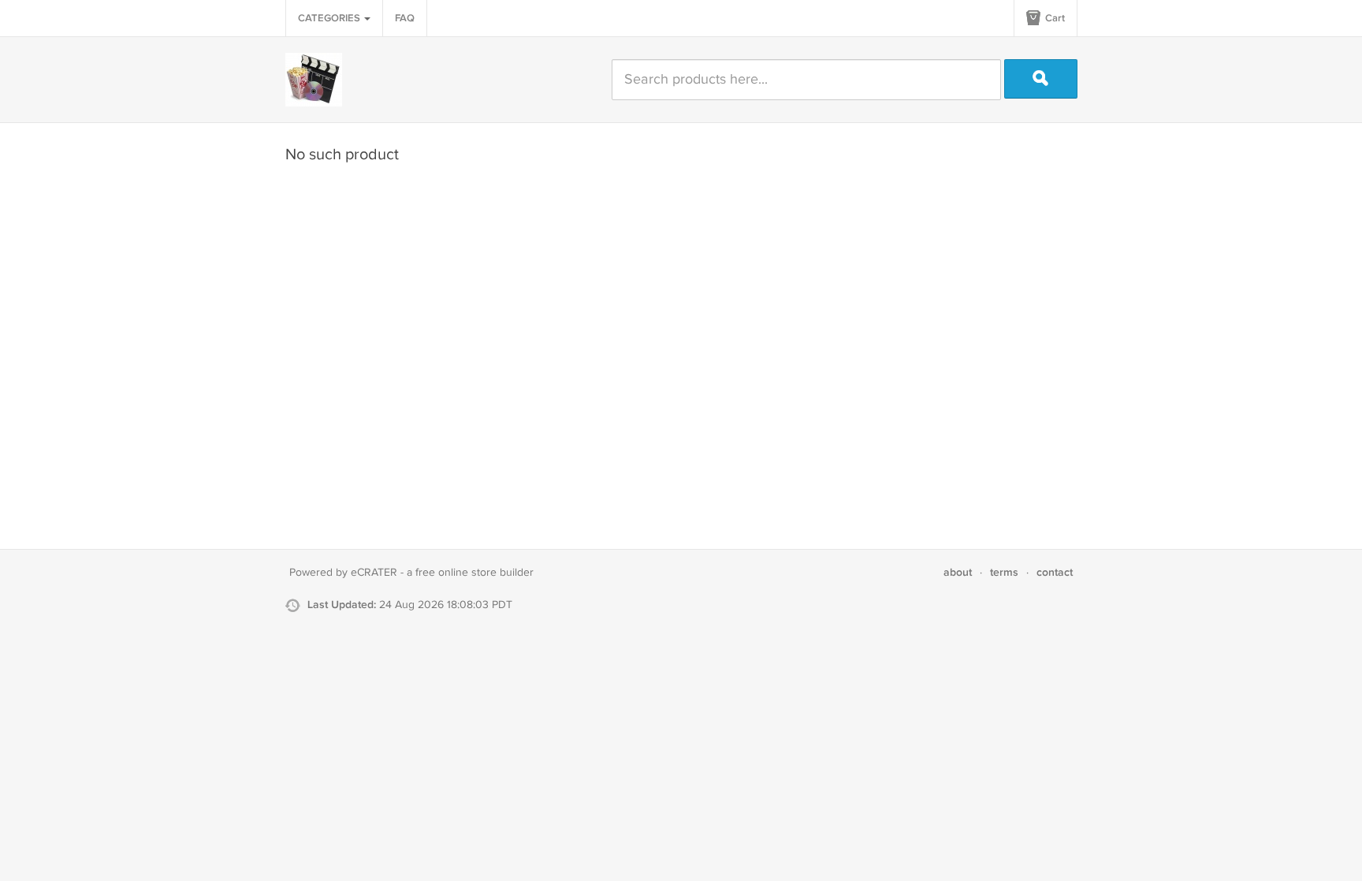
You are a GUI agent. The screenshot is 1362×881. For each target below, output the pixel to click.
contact (1054, 572)
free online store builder (474, 572)
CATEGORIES (330, 18)
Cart (1054, 18)
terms (1004, 572)
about (957, 572)
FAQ (405, 18)
